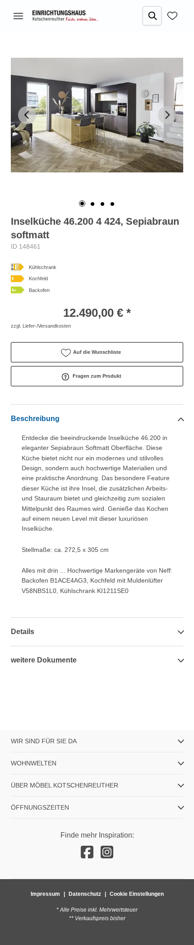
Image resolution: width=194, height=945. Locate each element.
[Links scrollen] (27, 115)
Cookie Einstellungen (137, 894)
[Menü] (18, 16)
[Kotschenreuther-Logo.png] (65, 15)
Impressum (45, 894)
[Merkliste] (172, 16)
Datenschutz (85, 894)
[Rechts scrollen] (167, 115)
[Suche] (152, 16)
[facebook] (87, 852)
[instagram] (107, 852)
